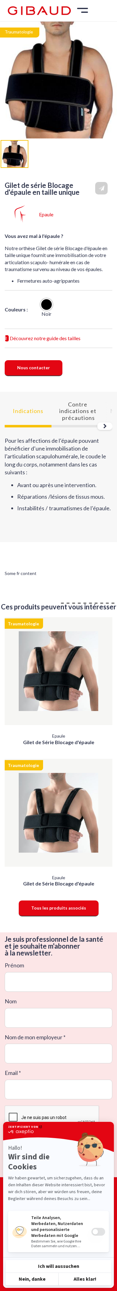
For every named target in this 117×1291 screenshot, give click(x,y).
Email (11, 1073)
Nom (11, 1001)
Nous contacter (33, 367)
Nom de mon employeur (33, 1037)
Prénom (14, 965)
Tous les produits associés (58, 907)
